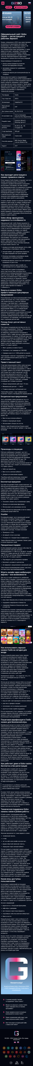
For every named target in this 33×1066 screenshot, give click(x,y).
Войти (8, 7)
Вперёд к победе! (16, 980)
